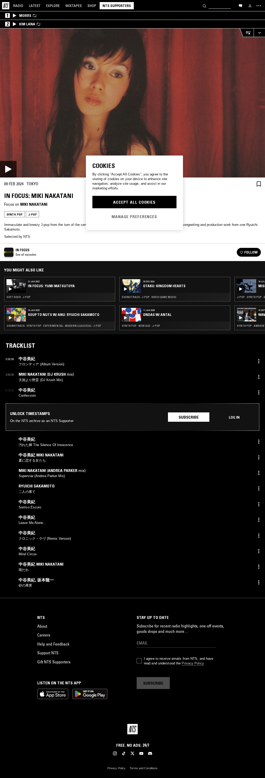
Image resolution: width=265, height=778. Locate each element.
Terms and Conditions (144, 768)
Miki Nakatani (33, 204)
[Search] (204, 5)
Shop (91, 5)
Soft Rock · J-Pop (18, 297)
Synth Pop (14, 214)
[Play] (132, 102)
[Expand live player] (259, 32)
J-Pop (32, 214)
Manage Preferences (134, 216)
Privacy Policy (192, 663)
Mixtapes (73, 5)
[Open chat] (240, 5)
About (42, 626)
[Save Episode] (259, 183)
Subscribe (189, 417)
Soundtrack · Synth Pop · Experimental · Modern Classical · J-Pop (53, 326)
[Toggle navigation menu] (259, 5)
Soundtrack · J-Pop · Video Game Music (149, 297)
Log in (234, 417)
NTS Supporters (116, 5)
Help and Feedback (53, 644)
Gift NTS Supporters (53, 661)
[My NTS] (250, 5)
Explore (53, 5)
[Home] (5, 5)
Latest (34, 5)
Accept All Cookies (134, 202)
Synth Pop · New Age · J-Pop (141, 326)
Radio (18, 5)
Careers (43, 635)
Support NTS (47, 652)
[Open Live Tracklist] (247, 32)
